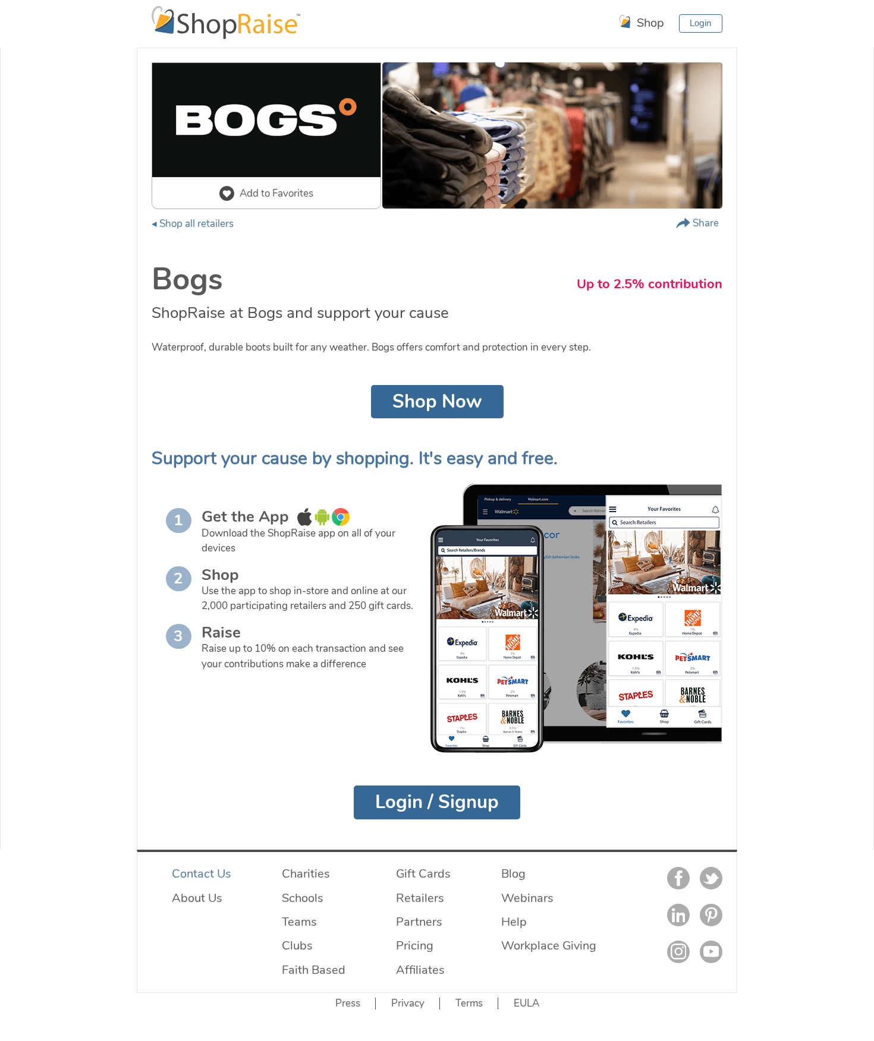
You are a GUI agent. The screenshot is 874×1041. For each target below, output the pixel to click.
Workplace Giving (548, 945)
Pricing (414, 945)
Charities (306, 873)
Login (701, 23)
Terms (469, 1003)
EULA (526, 1003)
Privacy (408, 1003)
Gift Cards (423, 873)
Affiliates (420, 969)
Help (514, 921)
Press (347, 1003)
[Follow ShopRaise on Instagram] (678, 952)
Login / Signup (437, 802)
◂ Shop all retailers (193, 224)
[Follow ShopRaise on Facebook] (678, 878)
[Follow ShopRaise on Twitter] (711, 878)
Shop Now (437, 401)
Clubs (297, 945)
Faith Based (313, 969)
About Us (197, 897)
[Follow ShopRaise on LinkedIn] (678, 915)
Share (704, 223)
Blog (513, 873)
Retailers (420, 897)
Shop (649, 22)
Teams (299, 921)
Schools (302, 897)
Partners (419, 921)
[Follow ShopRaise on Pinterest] (711, 915)
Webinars (527, 897)
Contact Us (201, 873)
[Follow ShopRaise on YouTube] (711, 952)
